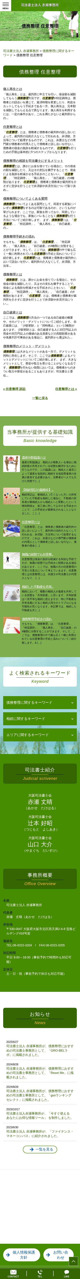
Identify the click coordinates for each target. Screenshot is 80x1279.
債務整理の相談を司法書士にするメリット (33, 161)
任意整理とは (12, 127)
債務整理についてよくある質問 (25, 198)
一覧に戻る (40, 398)
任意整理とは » (66, 389)
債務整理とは (12, 274)
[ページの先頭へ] (73, 1261)
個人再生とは (12, 89)
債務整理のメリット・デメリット (27, 346)
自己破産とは (12, 312)
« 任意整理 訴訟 (14, 389)
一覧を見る (44, 1149)
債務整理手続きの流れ (19, 236)
